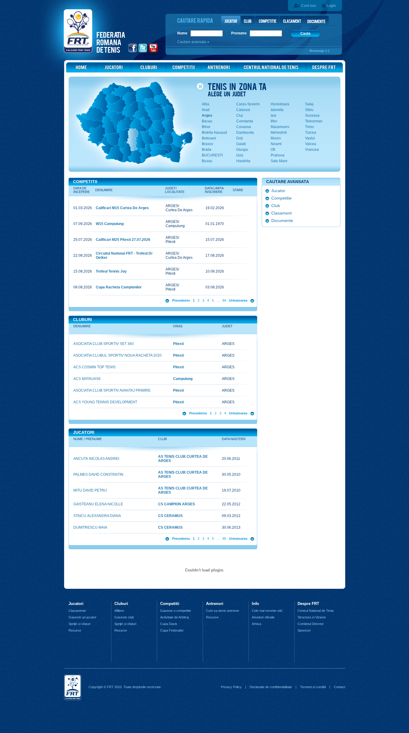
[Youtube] (153, 52)
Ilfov (274, 121)
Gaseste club (124, 617)
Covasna (243, 127)
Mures (276, 138)
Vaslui (310, 138)
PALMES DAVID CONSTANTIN (98, 474)
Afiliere (119, 610)
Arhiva (256, 624)
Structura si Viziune (312, 617)
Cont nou (308, 6)
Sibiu (309, 110)
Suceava (312, 115)
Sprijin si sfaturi (79, 624)
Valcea (310, 144)
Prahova (277, 155)
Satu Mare (279, 161)
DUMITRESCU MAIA (90, 527)
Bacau (207, 121)
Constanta (244, 121)
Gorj (239, 155)
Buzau (207, 161)
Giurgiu (242, 149)
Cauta (305, 33)
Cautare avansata (192, 42)
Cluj (239, 115)
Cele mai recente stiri (267, 610)
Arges (207, 115)
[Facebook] (132, 52)
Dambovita (245, 132)
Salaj (309, 104)
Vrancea (312, 149)
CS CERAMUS (170, 516)
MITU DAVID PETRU (90, 490)
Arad (206, 110)
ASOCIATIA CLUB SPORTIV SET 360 (103, 344)
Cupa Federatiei (171, 630)
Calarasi (243, 110)
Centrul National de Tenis (316, 610)
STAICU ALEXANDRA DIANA (97, 516)
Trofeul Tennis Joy (111, 271)
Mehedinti (279, 132)
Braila (206, 149)
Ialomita (277, 110)
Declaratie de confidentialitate (271, 687)
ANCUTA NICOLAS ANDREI (96, 459)
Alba (205, 104)
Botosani (209, 138)
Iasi (273, 115)
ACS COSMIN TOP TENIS (94, 367)
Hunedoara (280, 104)
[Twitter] (143, 52)
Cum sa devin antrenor (222, 610)
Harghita (243, 161)
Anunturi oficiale (263, 617)
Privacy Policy (231, 687)
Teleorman (313, 121)
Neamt (276, 144)
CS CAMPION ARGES (176, 504)
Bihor (206, 127)
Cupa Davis (168, 624)
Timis (309, 127)
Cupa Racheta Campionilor (119, 287)
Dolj (239, 138)
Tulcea (310, 132)
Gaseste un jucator (82, 617)
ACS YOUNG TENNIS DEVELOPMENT (105, 402)
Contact (339, 687)
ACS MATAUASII (86, 379)
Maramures (280, 127)
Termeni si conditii (313, 687)
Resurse (75, 630)
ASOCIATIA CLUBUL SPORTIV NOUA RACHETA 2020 (117, 355)
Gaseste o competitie (175, 610)
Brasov (207, 144)
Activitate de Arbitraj (174, 617)
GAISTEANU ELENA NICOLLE (98, 504)
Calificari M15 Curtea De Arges (122, 208)
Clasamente (77, 610)
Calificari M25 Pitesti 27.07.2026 (123, 240)
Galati (241, 144)
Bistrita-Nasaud (214, 132)
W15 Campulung (110, 224)
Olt (273, 149)
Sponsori (304, 630)
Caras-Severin (248, 104)
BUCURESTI (212, 155)
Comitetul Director (311, 624)
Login (331, 6)
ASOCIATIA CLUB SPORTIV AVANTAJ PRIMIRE (112, 390)
